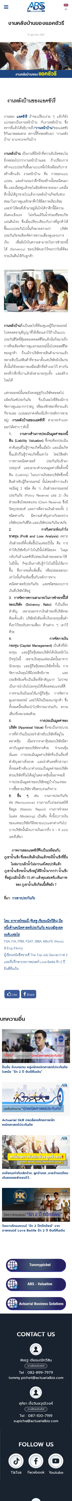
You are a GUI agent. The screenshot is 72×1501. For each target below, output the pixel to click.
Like (14, 994)
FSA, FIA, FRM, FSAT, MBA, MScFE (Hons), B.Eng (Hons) (34, 944)
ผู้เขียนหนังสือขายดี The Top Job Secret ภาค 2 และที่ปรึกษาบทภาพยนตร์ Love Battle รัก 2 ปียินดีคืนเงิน (36, 961)
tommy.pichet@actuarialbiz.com (36, 1377)
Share (30, 994)
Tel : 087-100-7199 (35, 1416)
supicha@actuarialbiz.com (36, 1421)
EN (66, 9)
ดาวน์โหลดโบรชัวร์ (36, 1365)
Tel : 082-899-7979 (36, 1372)
